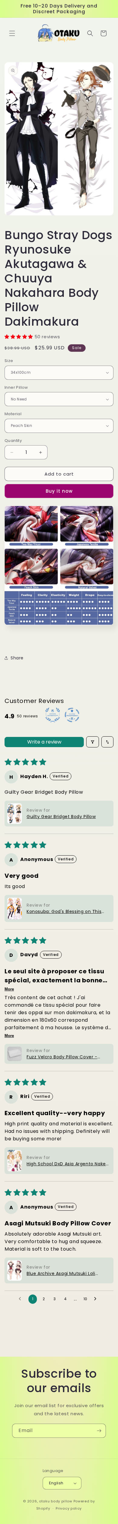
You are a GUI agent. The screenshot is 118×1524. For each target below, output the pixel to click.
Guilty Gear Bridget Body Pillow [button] (61, 817)
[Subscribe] (99, 1431)
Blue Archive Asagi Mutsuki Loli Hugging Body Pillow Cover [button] (61, 1273)
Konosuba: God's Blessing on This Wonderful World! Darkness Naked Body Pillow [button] (65, 911)
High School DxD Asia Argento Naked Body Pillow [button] (68, 1164)
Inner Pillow (16, 387)
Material (13, 414)
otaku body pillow (55, 1501)
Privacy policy (69, 1508)
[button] (12, 33)
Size (9, 361)
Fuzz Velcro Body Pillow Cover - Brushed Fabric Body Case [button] (62, 1057)
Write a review (44, 741)
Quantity (13, 440)
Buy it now (59, 491)
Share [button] (17, 658)
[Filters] (92, 741)
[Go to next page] (97, 1299)
